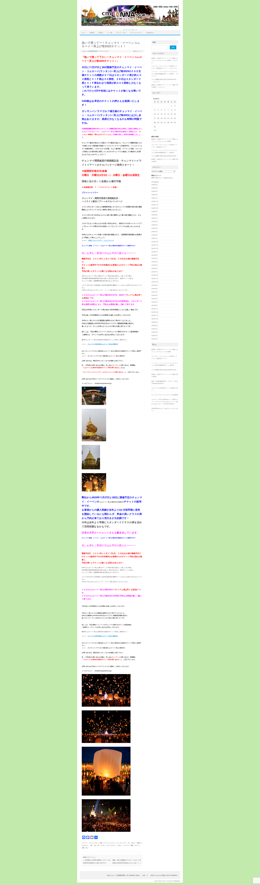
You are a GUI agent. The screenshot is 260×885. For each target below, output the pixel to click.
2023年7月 (154, 292)
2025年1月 (154, 238)
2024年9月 (154, 252)
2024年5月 (154, 265)
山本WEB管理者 (92, 51)
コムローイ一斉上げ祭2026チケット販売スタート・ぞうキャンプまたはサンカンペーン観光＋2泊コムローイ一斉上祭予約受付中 (164, 401)
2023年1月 (154, 309)
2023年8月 (154, 288)
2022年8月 (154, 325)
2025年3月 (154, 231)
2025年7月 (154, 218)
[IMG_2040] (94, 492)
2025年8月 (154, 215)
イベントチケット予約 (96, 843)
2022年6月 (154, 332)
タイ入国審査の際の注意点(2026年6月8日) (163, 79)
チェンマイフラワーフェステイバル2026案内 (164, 395)
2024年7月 (154, 258)
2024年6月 (154, 262)
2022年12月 (154, 312)
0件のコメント (137, 51)
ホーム (83, 32)
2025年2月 (154, 235)
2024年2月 (154, 268)
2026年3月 (154, 191)
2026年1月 (154, 198)
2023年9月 (154, 285)
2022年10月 (154, 319)
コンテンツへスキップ (130, 29)
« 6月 (155, 130)
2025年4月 (154, 228)
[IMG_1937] (91, 470)
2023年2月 (154, 305)
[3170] (94, 442)
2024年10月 (154, 248)
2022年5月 (154, 335)
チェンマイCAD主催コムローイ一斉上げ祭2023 (102, 344)
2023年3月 (154, 302)
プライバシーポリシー (136, 32)
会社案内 (91, 32)
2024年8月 (154, 255)
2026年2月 (154, 195)
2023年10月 (154, 282)
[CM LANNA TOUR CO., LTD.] (130, 25)
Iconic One (158, 881)
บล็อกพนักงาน (150, 32)
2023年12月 (154, 275)
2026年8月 (154, 185)
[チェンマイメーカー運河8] (94, 405)
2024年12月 (154, 242)
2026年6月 (154, 188)
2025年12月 (154, 201)
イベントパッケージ (109, 843)
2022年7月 (154, 329)
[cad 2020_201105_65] (106, 832)
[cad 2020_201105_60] (106, 743)
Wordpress (177, 881)
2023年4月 (154, 299)
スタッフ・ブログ (121, 32)
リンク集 (109, 32)
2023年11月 (154, 278)
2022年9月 (154, 322)
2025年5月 (154, 225)
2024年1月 (154, 272)
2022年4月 (154, 339)
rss (155, 344)
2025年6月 (154, 221)
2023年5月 (154, 295)
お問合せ (100, 32)
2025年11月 (154, 205)
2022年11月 (154, 315)
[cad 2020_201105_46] (106, 796)
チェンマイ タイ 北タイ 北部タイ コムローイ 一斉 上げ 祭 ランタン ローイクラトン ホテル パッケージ (112, 844)
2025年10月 (154, 208)
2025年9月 (154, 211)
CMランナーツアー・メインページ (101, 240)
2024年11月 (154, 245)
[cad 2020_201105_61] (106, 707)
